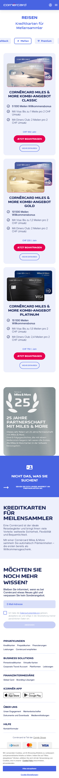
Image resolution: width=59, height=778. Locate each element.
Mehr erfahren (29, 148)
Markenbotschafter (32, 711)
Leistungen (8, 649)
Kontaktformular (10, 728)
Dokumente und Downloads (16, 715)
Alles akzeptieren (29, 768)
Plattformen (35, 666)
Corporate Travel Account (15, 666)
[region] (29, 763)
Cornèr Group (39, 737)
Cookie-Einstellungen (29, 775)
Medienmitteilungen (40, 715)
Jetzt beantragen (29, 139)
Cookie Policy (28, 761)
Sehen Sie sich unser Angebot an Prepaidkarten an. (33, 487)
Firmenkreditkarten (12, 662)
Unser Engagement (12, 711)
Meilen (23, 41)
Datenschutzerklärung (30, 613)
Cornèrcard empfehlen (26, 649)
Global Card (8, 680)
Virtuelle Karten (30, 662)
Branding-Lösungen (25, 680)
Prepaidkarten (23, 645)
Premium (44, 41)
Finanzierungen (40, 645)
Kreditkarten (9, 645)
